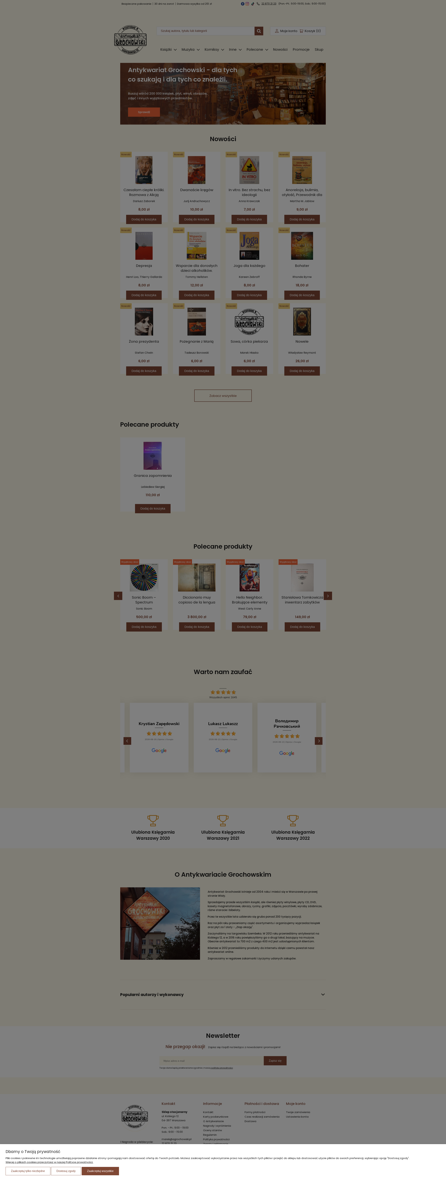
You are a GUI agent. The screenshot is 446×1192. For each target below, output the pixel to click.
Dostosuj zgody (66, 1171)
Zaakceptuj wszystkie (100, 1171)
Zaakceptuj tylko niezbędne (28, 1171)
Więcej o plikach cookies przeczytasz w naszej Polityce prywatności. (49, 1162)
